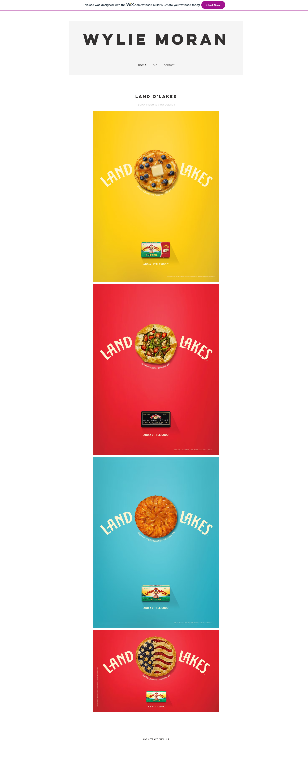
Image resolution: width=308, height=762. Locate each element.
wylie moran (156, 39)
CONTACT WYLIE (156, 739)
